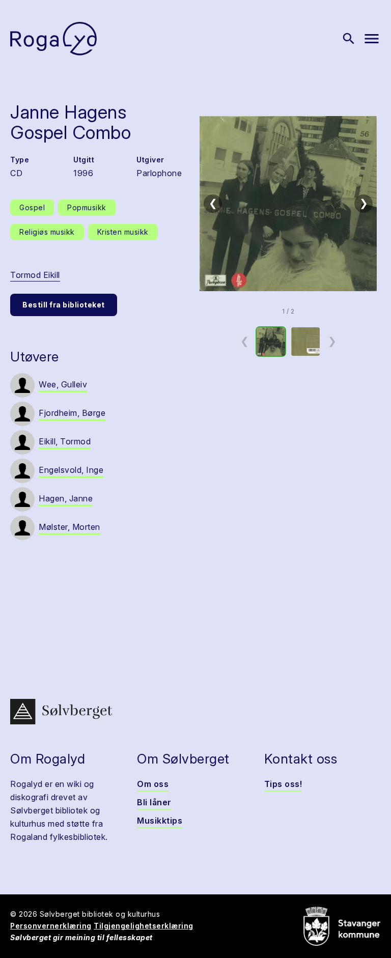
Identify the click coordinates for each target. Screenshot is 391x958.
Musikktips (159, 820)
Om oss (153, 784)
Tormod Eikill (35, 275)
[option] (271, 341)
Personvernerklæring (51, 925)
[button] (288, 203)
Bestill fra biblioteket (63, 304)
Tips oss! (283, 784)
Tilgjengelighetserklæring (143, 925)
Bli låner (154, 802)
